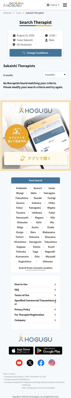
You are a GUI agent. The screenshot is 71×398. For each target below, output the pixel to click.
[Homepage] (12, 5)
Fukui (18, 13)
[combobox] (55, 74)
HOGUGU (7, 13)
